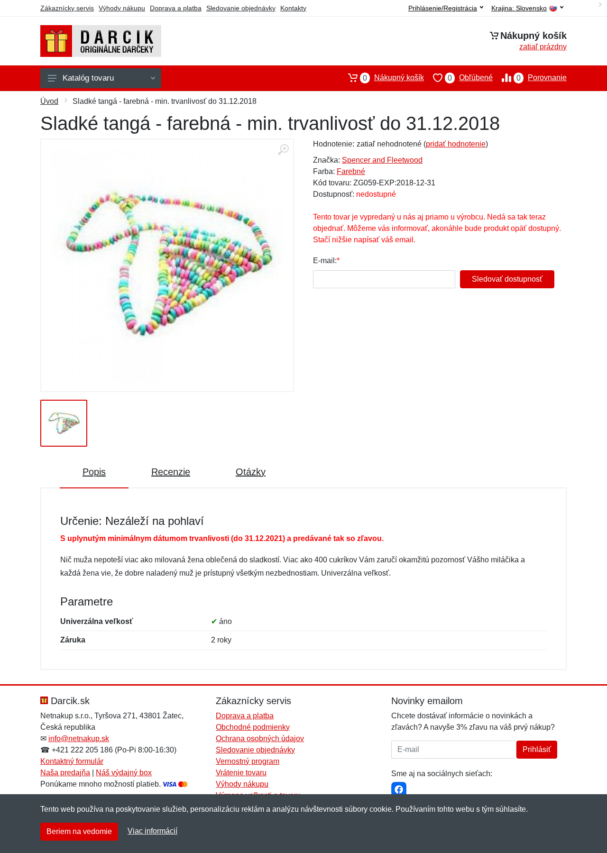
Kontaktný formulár (71, 761)
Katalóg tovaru (88, 78)
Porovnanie (541, 77)
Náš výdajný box (124, 773)
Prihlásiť (537, 749)
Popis (94, 472)
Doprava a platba (176, 8)
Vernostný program (247, 761)
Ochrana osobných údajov (260, 738)
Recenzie (170, 472)
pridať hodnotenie (456, 144)
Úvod (49, 101)
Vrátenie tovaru (241, 773)
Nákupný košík (393, 77)
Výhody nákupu (122, 8)
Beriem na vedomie (79, 831)
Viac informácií (152, 831)
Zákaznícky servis (67, 8)
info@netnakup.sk (78, 738)
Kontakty (293, 8)
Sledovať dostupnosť (507, 279)
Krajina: (519, 8)
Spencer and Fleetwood (382, 160)
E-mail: (325, 261)
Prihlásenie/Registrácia (442, 8)
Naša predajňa (65, 773)
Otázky (251, 472)
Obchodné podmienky (253, 727)
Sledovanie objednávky (241, 8)
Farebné (351, 171)
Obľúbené (470, 77)
